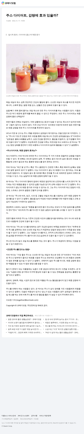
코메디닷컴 (10, 3)
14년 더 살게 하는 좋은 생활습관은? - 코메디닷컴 (62, 332)
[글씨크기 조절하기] (74, 27)
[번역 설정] (69, 27)
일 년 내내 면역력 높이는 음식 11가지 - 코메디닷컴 (62, 319)
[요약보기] (61, 27)
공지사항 (34, 416)
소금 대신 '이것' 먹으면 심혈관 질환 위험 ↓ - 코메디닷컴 (62, 329)
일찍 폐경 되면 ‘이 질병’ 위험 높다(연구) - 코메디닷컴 (25, 329)
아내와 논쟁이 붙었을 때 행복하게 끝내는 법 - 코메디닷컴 (25, 322)
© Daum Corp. (7, 426)
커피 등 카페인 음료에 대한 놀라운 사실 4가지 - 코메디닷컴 (25, 326)
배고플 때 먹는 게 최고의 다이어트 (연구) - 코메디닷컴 (62, 326)
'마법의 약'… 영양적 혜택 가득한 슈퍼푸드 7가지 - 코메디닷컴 (25, 332)
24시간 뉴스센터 (23, 416)
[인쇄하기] (78, 27)
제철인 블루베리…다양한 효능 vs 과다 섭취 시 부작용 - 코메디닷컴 (62, 322)
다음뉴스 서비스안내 (9, 416)
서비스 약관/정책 (45, 416)
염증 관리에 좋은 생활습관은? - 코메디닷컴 (24, 319)
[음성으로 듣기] (65, 27)
